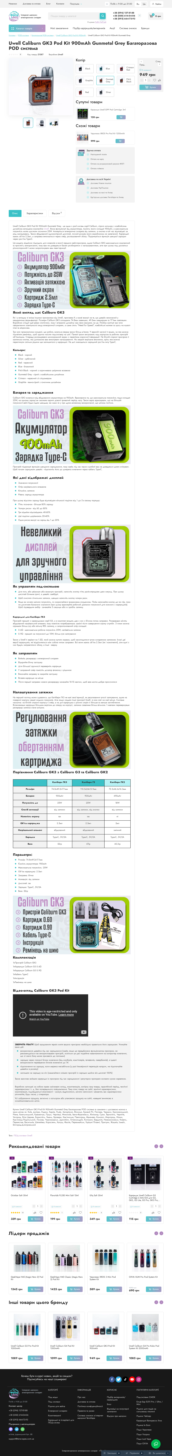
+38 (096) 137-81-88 (123, 12)
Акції (112, 28)
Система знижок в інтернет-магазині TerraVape (90, 1417)
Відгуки (57, 213)
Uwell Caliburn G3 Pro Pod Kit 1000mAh (25, 1347)
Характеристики (35, 213)
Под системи (54, 1401)
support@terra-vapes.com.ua (21, 1438)
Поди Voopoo (143, 1434)
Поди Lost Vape (144, 1438)
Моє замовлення (59, 28)
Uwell (60, 54)
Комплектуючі (54, 1415)
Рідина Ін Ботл (143, 1425)
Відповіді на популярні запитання (118, 1410)
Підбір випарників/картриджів (116, 1398)
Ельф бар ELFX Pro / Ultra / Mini (150, 1403)
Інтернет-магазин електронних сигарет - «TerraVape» (86, 1450)
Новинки (13, 3)
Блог (48, 3)
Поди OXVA (142, 1443)
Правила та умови (86, 1410)
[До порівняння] (35, 1212)
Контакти (60, 3)
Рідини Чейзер (144, 1416)
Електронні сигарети (57, 1410)
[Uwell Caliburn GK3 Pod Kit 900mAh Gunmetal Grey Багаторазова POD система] (41, 86)
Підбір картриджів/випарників (89, 28)
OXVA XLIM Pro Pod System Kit (143, 1277)
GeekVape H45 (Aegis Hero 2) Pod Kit (27, 1278)
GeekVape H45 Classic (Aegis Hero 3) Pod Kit (66, 1278)
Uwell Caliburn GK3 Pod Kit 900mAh (102, 1347)
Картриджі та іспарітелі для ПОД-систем (61, 1421)
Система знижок (128, 28)
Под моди (53, 1397)
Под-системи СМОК (146, 1397)
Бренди (145, 28)
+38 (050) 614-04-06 (124, 15)
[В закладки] (41, 1212)
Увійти (158, 4)
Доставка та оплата (31, 3)
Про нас (81, 1397)
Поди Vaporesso (144, 1429)
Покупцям (75, 3)
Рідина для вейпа (56, 1406)
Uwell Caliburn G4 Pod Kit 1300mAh (62, 1347)
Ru (138, 4)
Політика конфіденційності (90, 1406)
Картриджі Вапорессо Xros (149, 1420)
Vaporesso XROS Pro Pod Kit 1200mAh (108, 133)
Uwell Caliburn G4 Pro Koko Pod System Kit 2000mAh (144, 1347)
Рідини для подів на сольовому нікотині (146, 1410)
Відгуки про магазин (116, 1416)
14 (22, 1213)
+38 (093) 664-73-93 (124, 18)
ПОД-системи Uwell (23, 1135)
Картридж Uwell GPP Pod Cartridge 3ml (108, 109)
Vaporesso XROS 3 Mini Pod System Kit (103, 1278)
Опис (15, 213)
